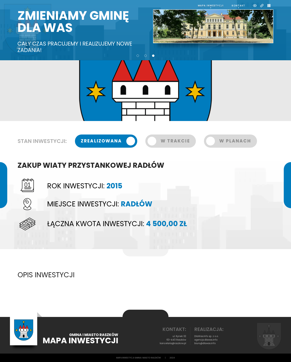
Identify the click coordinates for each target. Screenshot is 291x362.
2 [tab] (145, 56)
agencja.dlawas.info (206, 339)
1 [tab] (138, 56)
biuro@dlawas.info (205, 343)
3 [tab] (153, 56)
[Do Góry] (284, 355)
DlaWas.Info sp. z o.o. (206, 336)
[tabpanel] (145, 31)
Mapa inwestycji (211, 5)
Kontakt (238, 5)
